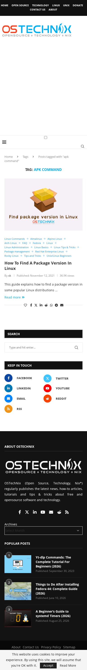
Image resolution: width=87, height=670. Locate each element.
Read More (68, 665)
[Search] (82, 146)
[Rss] (67, 512)
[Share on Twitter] (35, 305)
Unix (66, 5)
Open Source (20, 5)
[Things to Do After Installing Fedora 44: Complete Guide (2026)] (17, 591)
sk (9, 275)
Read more (12, 297)
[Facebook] (20, 512)
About (53, 9)
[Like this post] (25, 305)
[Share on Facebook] (31, 305)
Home (4, 5)
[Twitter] (27, 512)
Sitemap (69, 647)
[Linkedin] (35, 512)
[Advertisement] (43, 89)
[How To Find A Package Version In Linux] (43, 205)
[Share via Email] (61, 305)
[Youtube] (43, 512)
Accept (48, 665)
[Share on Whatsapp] (51, 305)
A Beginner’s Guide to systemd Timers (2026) (53, 613)
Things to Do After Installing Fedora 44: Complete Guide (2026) (57, 588)
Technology (40, 5)
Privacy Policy (51, 647)
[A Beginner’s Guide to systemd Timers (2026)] (17, 618)
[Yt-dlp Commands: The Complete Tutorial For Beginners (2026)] (17, 564)
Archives (10, 524)
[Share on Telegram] (56, 305)
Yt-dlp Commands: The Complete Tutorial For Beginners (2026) (53, 561)
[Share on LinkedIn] (41, 305)
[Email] (52, 512)
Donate (78, 5)
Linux (56, 5)
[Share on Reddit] (46, 305)
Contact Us (37, 9)
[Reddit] (60, 512)
